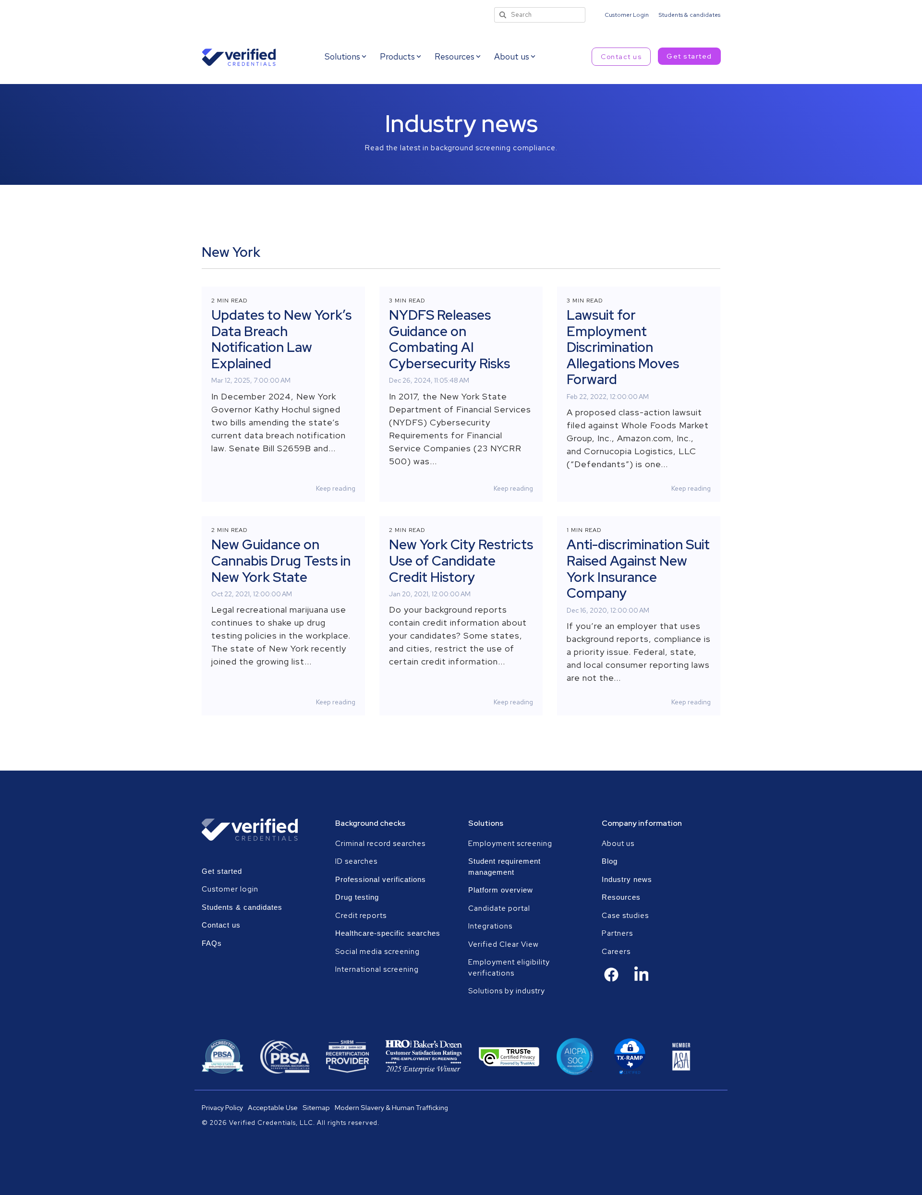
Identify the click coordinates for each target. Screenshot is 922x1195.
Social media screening (377, 951)
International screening (377, 969)
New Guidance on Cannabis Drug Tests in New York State (281, 560)
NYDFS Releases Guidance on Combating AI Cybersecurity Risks (449, 339)
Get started (689, 56)
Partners (617, 933)
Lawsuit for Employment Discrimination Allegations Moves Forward (623, 347)
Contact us (621, 56)
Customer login (230, 889)
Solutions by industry (506, 991)
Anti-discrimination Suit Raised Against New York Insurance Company (638, 568)
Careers (616, 951)
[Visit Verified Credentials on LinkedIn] (641, 980)
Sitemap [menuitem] (316, 1107)
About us (618, 843)
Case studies (625, 915)
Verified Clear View (503, 944)
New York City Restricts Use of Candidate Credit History (461, 560)
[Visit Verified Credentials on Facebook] (611, 979)
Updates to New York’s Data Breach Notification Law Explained (281, 339)
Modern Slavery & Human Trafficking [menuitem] (391, 1107)
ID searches (356, 861)
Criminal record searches (380, 843)
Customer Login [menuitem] (627, 15)
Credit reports (361, 915)
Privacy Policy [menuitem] (222, 1107)
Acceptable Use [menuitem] (273, 1107)
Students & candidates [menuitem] (689, 15)
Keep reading (335, 488)
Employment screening (511, 843)
